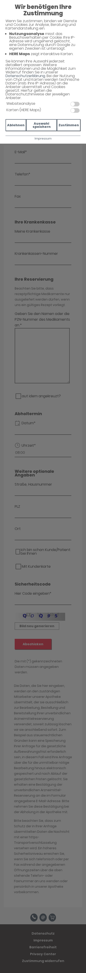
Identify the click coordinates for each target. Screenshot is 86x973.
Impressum (43, 138)
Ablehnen (16, 125)
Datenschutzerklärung (25, 75)
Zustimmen (68, 125)
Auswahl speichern (42, 125)
